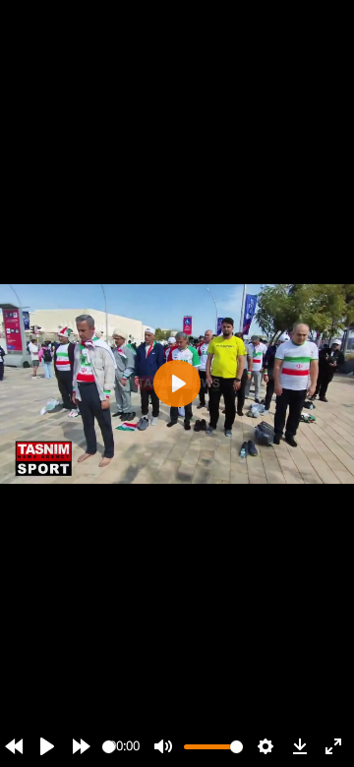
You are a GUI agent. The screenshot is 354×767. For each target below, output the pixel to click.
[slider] (108, 747)
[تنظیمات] (265, 746)
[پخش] (47, 746)
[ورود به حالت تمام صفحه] (333, 746)
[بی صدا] (163, 746)
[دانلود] (300, 746)
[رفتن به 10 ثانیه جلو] (81, 746)
